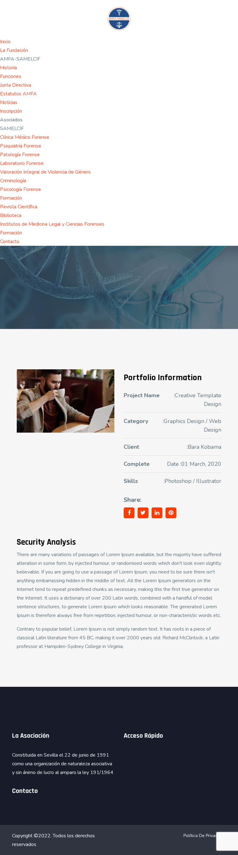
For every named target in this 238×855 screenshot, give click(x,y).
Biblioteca (10, 215)
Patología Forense (20, 154)
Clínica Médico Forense (24, 137)
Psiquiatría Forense (20, 145)
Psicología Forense (20, 189)
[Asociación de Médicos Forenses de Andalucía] (119, 18)
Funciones (10, 76)
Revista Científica (18, 206)
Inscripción (11, 111)
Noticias (8, 102)
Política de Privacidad (204, 836)
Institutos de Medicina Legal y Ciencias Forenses (52, 224)
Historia (8, 67)
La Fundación (14, 50)
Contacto (9, 241)
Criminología (13, 180)
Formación (11, 198)
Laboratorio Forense (22, 163)
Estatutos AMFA (18, 93)
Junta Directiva (15, 85)
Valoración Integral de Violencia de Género (45, 172)
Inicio (5, 41)
